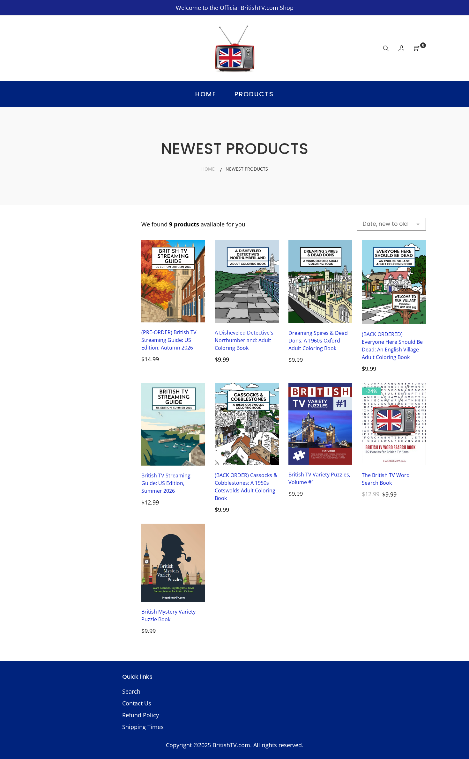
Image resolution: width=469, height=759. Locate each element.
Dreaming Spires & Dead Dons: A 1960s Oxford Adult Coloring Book (318, 340)
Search (131, 691)
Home (208, 169)
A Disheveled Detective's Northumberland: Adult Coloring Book (244, 340)
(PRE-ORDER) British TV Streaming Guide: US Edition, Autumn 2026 (169, 340)
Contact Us (136, 703)
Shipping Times (143, 727)
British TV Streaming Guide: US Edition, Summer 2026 (165, 483)
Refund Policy (140, 715)
